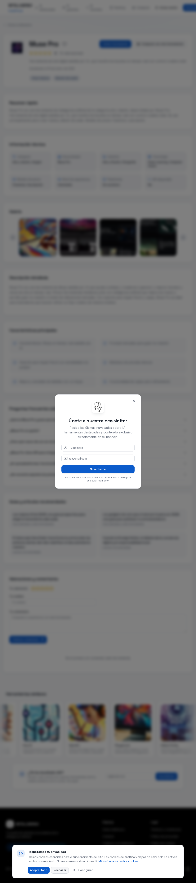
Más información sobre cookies (118, 861)
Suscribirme (98, 469)
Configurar (85, 870)
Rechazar (60, 870)
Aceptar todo (38, 870)
